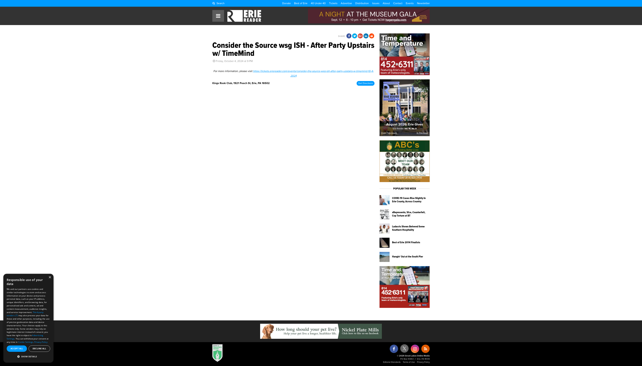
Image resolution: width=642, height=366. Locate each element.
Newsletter (423, 3)
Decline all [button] (39, 348)
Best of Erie (300, 3)
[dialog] (28, 318)
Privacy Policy (423, 362)
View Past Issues (389, 133)
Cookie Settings (25, 342)
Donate (286, 3)
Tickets (333, 3)
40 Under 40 (318, 3)
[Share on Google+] (360, 36)
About (386, 3)
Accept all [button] (17, 348)
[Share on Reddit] (371, 36)
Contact (397, 3)
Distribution (362, 3)
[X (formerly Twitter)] (404, 350)
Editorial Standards (392, 362)
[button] (28, 356)
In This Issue (422, 133)
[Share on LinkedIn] (365, 36)
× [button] (49, 277)
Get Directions (365, 83)
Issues (375, 3)
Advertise (346, 3)
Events (410, 3)
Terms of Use (409, 362)
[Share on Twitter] (354, 36)
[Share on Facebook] (348, 36)
